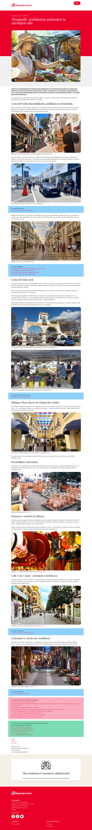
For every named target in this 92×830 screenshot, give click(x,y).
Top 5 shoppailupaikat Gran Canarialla (22, 730)
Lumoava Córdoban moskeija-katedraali (22, 632)
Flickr (28, 512)
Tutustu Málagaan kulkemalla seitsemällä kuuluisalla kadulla (28, 268)
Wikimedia (40, 626)
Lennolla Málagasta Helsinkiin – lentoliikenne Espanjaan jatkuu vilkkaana (31, 711)
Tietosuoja (49, 824)
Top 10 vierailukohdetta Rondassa (21, 727)
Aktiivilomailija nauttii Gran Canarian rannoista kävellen (26, 717)
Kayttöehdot (49, 826)
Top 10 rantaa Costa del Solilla (20, 732)
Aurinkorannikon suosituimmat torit (21, 397)
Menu (77, 3)
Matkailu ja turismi (17, 16)
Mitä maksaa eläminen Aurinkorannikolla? (23, 702)
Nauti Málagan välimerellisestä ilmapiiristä (23, 270)
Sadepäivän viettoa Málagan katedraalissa (23, 274)
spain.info (14, 741)
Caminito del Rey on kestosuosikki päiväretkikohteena (26, 713)
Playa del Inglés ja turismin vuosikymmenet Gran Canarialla (28, 715)
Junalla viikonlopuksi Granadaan (20, 693)
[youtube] (22, 816)
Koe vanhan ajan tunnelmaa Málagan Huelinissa (25, 272)
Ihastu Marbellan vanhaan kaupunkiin (22, 210)
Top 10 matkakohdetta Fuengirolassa (21, 734)
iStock (44, 571)
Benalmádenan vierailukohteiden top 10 (22, 729)
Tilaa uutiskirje (16, 824)
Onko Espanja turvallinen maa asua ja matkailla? (25, 707)
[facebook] (13, 816)
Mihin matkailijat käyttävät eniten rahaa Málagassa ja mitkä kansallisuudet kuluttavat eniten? (37, 709)
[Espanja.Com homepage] (16, 5)
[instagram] (17, 816)
